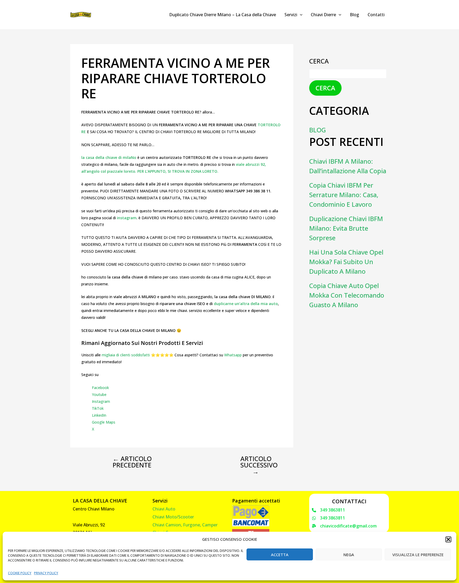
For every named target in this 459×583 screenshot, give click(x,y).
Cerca (319, 61)
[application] (300, 14)
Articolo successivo (259, 465)
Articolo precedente (132, 461)
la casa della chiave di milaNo (108, 157)
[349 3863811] (328, 510)
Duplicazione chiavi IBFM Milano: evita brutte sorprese (346, 228)
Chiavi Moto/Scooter (173, 517)
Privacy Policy (46, 573)
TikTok (98, 408)
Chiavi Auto (163, 509)
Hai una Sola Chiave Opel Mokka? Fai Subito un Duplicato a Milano (346, 262)
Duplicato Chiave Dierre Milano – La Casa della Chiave (222, 15)
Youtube (99, 394)
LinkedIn (99, 415)
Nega (348, 554)
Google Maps (103, 422)
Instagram (101, 401)
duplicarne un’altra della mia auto (246, 303)
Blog (354, 15)
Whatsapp (233, 354)
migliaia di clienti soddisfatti (126, 354)
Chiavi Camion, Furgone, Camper (185, 525)
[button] (448, 539)
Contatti (376, 15)
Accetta (279, 554)
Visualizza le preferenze (418, 554)
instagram (127, 217)
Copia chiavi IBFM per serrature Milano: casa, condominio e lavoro (343, 195)
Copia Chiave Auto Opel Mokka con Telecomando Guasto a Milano (346, 295)
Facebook (100, 387)
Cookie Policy (19, 573)
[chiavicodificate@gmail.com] (344, 526)
